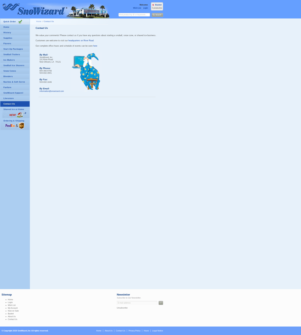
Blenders (8, 76)
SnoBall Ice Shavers (13, 65)
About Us (12, 316)
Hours (146, 331)
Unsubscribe (122, 308)
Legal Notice (157, 331)
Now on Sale (13, 311)
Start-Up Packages (13, 49)
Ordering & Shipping (13, 121)
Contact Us (49, 21)
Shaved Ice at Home (13, 109)
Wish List (137, 8)
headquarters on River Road (81, 40)
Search (158, 15)
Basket (158, 5)
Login (145, 8)
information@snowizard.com (52, 91)
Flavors (7, 43)
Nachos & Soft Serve (14, 82)
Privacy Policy (134, 331)
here (95, 46)
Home (38, 21)
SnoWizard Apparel (13, 93)
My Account (13, 308)
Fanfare (7, 87)
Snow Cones (9, 71)
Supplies (7, 38)
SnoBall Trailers (11, 54)
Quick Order (9, 22)
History (7, 32)
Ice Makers (9, 60)
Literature (8, 98)
